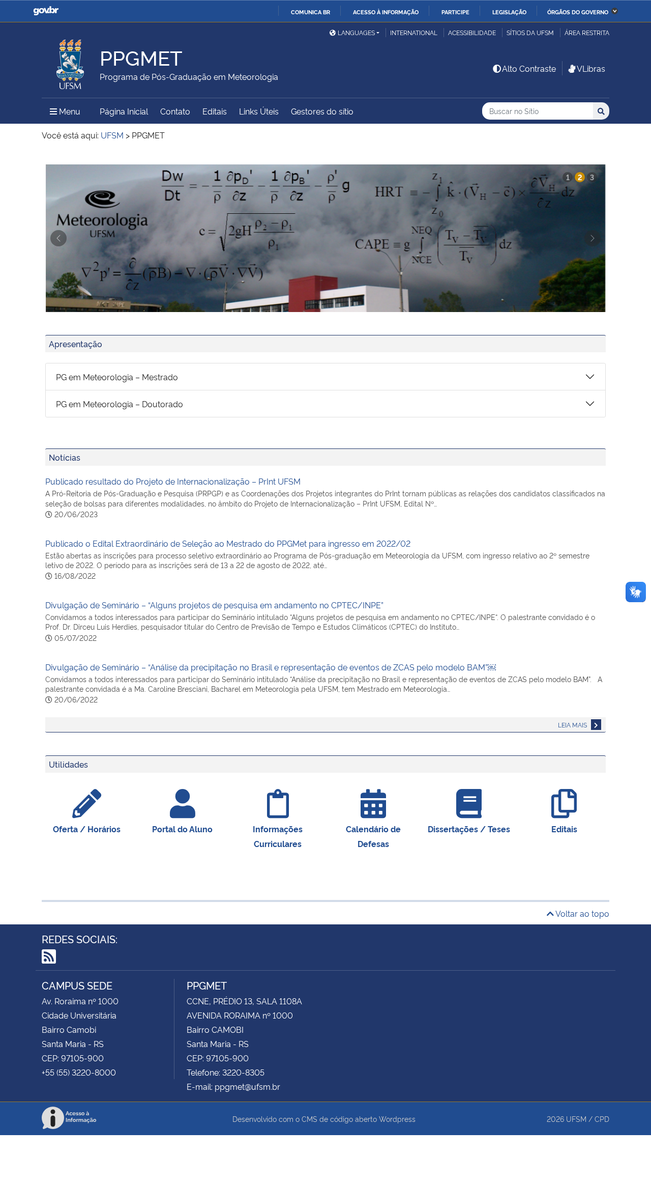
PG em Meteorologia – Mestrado (117, 376)
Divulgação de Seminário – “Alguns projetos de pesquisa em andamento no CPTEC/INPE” (214, 604)
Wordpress (397, 1118)
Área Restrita (587, 32)
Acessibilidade (472, 32)
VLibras (591, 68)
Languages (356, 32)
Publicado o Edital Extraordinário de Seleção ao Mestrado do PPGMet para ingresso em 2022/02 (227, 543)
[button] (58, 238)
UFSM (576, 1118)
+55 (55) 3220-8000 (79, 1072)
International (413, 32)
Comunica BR (310, 12)
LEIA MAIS (573, 724)
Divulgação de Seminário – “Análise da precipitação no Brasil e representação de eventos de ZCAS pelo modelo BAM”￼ (270, 666)
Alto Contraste (529, 68)
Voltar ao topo (581, 913)
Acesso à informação (386, 12)
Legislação (509, 12)
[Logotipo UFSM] (71, 61)
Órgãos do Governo (577, 12)
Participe (455, 12)
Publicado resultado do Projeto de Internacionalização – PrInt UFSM (173, 481)
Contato (175, 111)
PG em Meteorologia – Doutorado (119, 403)
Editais (214, 111)
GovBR (45, 11)
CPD (602, 1118)
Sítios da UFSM (530, 32)
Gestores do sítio (322, 111)
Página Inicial (124, 111)
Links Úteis (259, 111)
